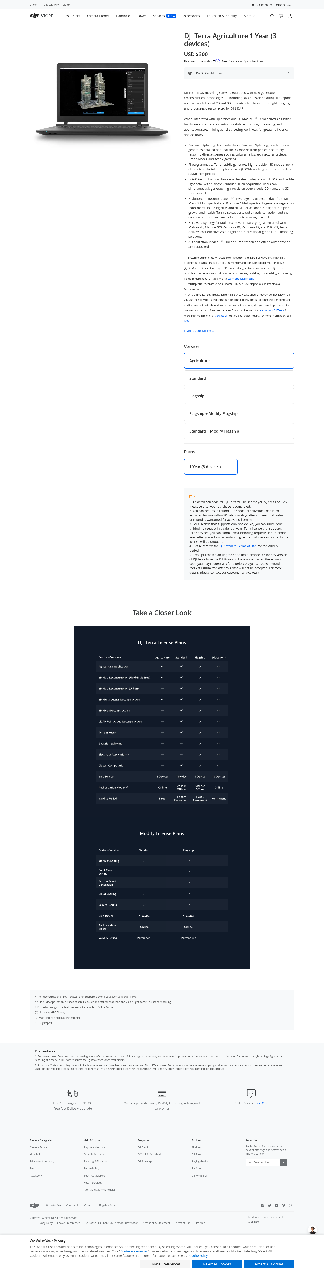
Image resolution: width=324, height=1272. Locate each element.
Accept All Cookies (269, 1264)
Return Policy (91, 1168)
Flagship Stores (108, 1205)
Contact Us (221, 316)
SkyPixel (196, 1147)
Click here (254, 1222)
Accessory (36, 1175)
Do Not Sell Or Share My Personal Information (111, 1223)
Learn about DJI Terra (272, 310)
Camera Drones (39, 1147)
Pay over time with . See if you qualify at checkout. (224, 61)
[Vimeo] (283, 1205)
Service (34, 1168)
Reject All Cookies (217, 1264)
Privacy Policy (45, 1223)
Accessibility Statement (156, 1223)
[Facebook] (262, 1205)
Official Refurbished (149, 1154)
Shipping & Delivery (95, 1161)
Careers (89, 1205)
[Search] (272, 15)
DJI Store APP (51, 4)
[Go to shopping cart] (281, 15)
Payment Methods (94, 1147)
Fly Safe (196, 1168)
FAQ (187, 321)
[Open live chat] (312, 1229)
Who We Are (53, 1205)
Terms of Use (182, 1223)
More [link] (65, 4)
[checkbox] (239, 361)
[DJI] (34, 1205)
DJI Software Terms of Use (238, 546)
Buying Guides (200, 1161)
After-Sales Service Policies (99, 1189)
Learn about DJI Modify (241, 279)
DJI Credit (143, 1147)
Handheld (35, 1154)
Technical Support (94, 1175)
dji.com (34, 4)
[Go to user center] (289, 15)
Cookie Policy (198, 1256)
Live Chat (261, 1103)
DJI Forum (197, 1154)
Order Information (94, 1154)
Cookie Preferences (68, 1223)
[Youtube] (276, 1205)
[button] (272, 4)
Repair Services (93, 1182)
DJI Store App (145, 1161)
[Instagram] (290, 1205)
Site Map (200, 1223)
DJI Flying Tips (199, 1175)
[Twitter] (269, 1205)
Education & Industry (42, 1161)
